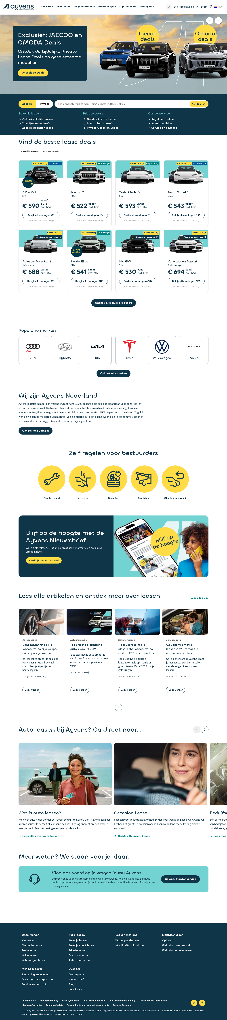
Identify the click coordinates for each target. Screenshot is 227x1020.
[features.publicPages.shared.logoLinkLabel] (18, 7)
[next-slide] (204, 729)
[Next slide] (218, 20)
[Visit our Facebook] (202, 1003)
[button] (65, 790)
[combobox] (122, 104)
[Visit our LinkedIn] (194, 1003)
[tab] (29, 151)
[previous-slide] (196, 729)
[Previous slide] (209, 20)
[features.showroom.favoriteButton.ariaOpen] (210, 6)
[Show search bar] (169, 7)
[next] (118, 707)
